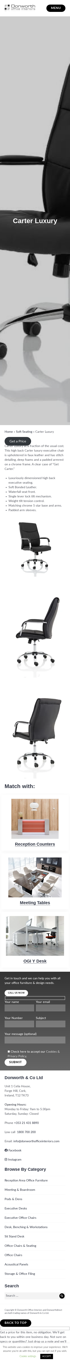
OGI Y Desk (35, 961)
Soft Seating (24, 431)
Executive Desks (16, 1208)
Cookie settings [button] (28, 1356)
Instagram (14, 1159)
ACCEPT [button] (46, 1356)
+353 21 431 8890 (26, 1123)
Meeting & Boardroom (20, 1189)
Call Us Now (16, 993)
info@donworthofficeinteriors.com (36, 1141)
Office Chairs (13, 1255)
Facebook (14, 1150)
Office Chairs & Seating (20, 1245)
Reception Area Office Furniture (26, 1180)
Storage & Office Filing (20, 1273)
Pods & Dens (13, 1199)
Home (9, 431)
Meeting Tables (35, 902)
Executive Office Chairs (20, 1217)
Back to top (16, 1322)
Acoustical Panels (16, 1264)
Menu (56, 8)
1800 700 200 (26, 1132)
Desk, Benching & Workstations (26, 1227)
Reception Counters (35, 844)
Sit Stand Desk (14, 1236)
